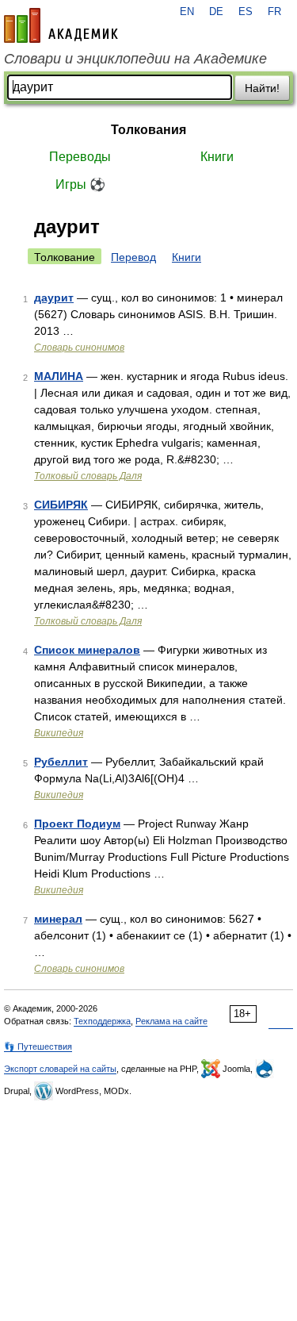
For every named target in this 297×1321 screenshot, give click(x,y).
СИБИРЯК (61, 504)
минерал (58, 918)
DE (216, 11)
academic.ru (61, 25)
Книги (217, 156)
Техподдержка (102, 1021)
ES (245, 11)
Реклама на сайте (171, 1021)
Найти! (262, 88)
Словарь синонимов (79, 347)
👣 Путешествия (38, 1046)
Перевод (133, 257)
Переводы (80, 156)
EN (187, 11)
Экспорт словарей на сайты (60, 1068)
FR (274, 11)
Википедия (58, 733)
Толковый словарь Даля (88, 476)
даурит (54, 297)
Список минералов (87, 649)
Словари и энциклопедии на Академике (135, 59)
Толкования (148, 129)
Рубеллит (61, 761)
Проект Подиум (77, 823)
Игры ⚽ (80, 184)
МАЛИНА (58, 376)
